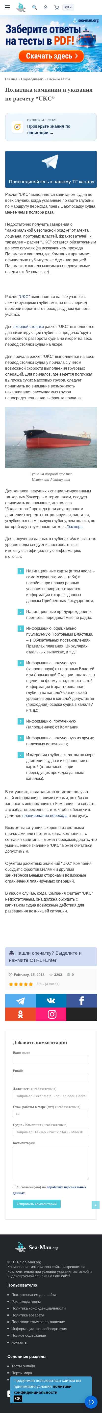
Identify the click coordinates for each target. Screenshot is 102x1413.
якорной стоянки (28, 326)
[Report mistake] (91, 1402)
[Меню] (7, 7)
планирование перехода (45, 815)
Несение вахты (58, 79)
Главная (11, 79)
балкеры (75, 527)
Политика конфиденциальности (38, 1308)
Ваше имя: (21, 1053)
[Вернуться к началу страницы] (96, 1205)
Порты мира (21, 1373)
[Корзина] (56, 7)
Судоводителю (32, 79)
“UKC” (24, 297)
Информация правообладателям (39, 1329)
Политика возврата (27, 1315)
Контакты (19, 1342)
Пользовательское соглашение (38, 1322)
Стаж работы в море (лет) (46, 1107)
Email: (18, 1071)
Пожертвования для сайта (33, 1294)
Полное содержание (28, 1335)
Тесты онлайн (23, 1366)
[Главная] (21, 7)
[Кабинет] (46, 7)
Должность (34, 1089)
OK (18, 1398)
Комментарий (24, 1143)
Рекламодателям (26, 1301)
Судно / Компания (40, 1125)
